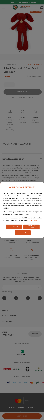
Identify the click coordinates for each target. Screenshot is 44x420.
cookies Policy (32, 220)
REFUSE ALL (14, 227)
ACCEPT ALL (23, 233)
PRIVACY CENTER (31, 227)
